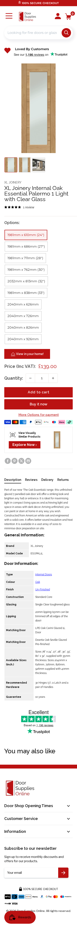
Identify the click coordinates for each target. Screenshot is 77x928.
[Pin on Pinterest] (15, 461)
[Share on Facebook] (8, 461)
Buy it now (38, 404)
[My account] (58, 16)
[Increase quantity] (53, 378)
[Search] (66, 33)
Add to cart (38, 392)
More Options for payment (38, 415)
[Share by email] (28, 461)
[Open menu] (9, 16)
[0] (68, 16)
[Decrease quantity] (30, 378)
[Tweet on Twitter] (21, 461)
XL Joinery (12, 182)
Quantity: (13, 378)
